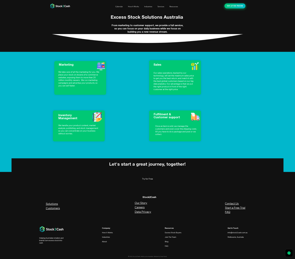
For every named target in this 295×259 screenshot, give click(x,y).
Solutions (52, 203)
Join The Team (170, 237)
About (104, 241)
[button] (162, 6)
